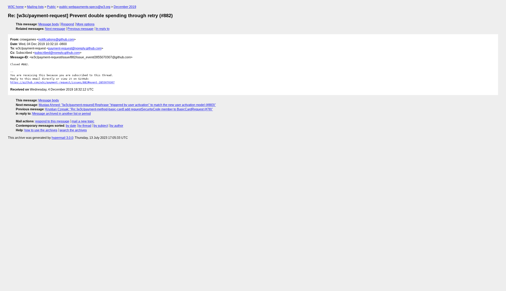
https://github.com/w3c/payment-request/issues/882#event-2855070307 (62, 82)
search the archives (73, 130)
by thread (84, 125)
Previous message (80, 28)
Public (51, 7)
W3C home (16, 7)
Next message (55, 28)
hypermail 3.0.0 (62, 137)
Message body (48, 24)
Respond (67, 24)
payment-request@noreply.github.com (74, 48)
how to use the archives (40, 130)
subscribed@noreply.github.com (57, 52)
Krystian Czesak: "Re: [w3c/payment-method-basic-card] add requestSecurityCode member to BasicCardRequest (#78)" (129, 109)
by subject (101, 125)
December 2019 (125, 7)
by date (71, 125)
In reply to (103, 28)
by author (116, 125)
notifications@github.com (56, 39)
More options (85, 24)
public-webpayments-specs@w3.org (84, 7)
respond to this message (52, 121)
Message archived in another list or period (61, 113)
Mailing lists (35, 7)
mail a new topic (83, 121)
